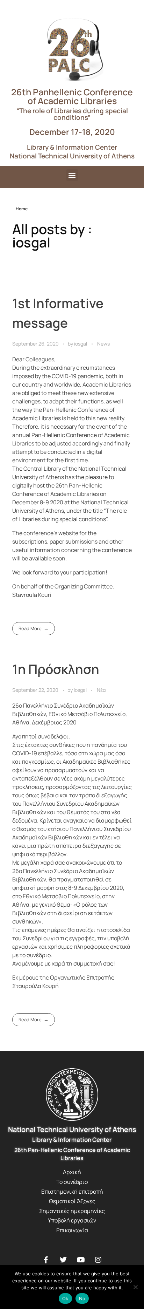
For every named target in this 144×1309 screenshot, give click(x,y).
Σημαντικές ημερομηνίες (72, 1211)
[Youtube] (81, 1260)
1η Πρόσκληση (55, 669)
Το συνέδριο (72, 1182)
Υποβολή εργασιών (72, 1220)
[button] (72, 175)
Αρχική (72, 1172)
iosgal (81, 343)
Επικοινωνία (72, 1230)
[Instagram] (98, 1260)
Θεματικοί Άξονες (72, 1201)
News (103, 343)
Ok (65, 1298)
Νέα (101, 690)
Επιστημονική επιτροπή (72, 1191)
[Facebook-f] (46, 1260)
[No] (135, 1286)
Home (22, 209)
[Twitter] (63, 1260)
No (82, 1298)
